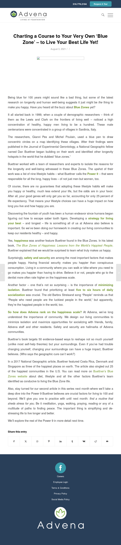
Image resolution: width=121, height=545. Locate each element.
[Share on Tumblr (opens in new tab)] (72, 441)
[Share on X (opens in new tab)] (25, 441)
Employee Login (60, 481)
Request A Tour (101, 4)
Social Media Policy (61, 499)
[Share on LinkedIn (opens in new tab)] (60, 441)
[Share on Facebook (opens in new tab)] (14, 441)
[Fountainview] (29, 15)
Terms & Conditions (60, 487)
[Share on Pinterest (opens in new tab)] (49, 441)
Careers (60, 476)
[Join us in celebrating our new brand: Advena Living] (2, 272)
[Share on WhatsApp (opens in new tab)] (37, 441)
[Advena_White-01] (60, 518)
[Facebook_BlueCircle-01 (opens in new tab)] (60, 468)
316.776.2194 (80, 4)
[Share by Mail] (107, 441)
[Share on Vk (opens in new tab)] (84, 441)
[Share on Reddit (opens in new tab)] (95, 441)
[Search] (101, 15)
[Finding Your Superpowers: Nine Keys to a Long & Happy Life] (118, 272)
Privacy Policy (60, 493)
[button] (108, 15)
